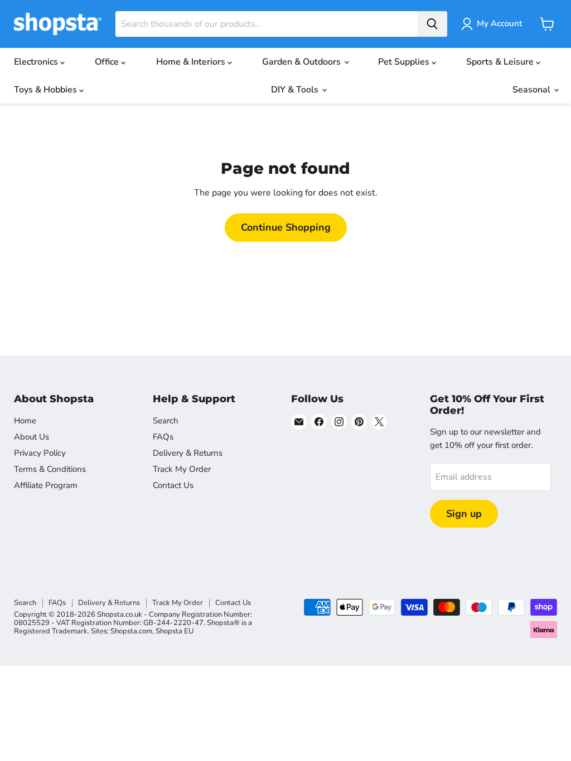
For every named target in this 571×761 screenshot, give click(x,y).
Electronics (37, 62)
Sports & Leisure (501, 62)
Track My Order (182, 469)
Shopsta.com (131, 631)
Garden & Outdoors (302, 62)
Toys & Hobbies (46, 90)
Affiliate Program (46, 485)
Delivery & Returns (187, 452)
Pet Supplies (405, 62)
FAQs (163, 436)
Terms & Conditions (50, 469)
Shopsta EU (174, 631)
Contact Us (173, 485)
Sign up (464, 513)
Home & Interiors (192, 62)
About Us (31, 436)
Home (25, 420)
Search (165, 420)
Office (108, 62)
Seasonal (532, 90)
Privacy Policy (40, 452)
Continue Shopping (286, 227)
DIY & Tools (296, 90)
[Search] (432, 24)
